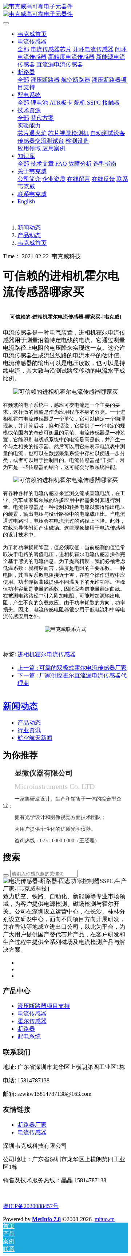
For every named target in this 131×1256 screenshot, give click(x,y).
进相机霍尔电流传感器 (46, 654)
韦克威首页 (32, 34)
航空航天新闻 (34, 738)
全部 (23, 49)
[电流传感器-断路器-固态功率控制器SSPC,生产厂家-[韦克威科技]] (65, 10)
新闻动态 (29, 227)
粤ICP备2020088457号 (31, 1206)
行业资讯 (29, 730)
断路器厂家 (32, 1125)
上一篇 (72, 668)
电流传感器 (32, 1132)
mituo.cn (105, 1219)
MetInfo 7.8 (46, 1219)
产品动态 (29, 235)
